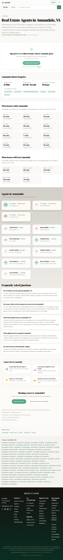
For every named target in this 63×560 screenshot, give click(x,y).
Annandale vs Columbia (25, 452)
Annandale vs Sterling (21, 477)
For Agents (30, 503)
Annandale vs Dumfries (39, 452)
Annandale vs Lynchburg (9, 465)
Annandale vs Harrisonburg (23, 459)
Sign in (39, 67)
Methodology (18, 522)
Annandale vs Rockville (35, 472)
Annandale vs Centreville (38, 447)
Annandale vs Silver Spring (9, 475)
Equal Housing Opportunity (18, 552)
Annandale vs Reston (8, 472)
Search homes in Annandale (39, 401)
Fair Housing (55, 537)
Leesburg (42, 523)
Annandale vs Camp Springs (22, 447)
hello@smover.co (7, 506)
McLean (41, 516)
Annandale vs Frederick (24, 454)
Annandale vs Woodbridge (9, 484)
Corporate (30, 525)
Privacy (54, 524)
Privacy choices (54, 528)
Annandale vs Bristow (49, 445)
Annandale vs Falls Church (9, 454)
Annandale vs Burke (7, 447)
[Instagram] (10, 509)
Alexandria (42, 501)
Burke (21, 433)
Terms (54, 532)
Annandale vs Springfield (41, 475)
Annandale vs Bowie (36, 445)
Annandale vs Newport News (31, 468)
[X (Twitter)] (2, 509)
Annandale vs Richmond (21, 472)
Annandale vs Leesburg (38, 461)
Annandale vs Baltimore (8, 445)
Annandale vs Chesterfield (42, 449)
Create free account (31, 63)
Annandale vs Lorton (25, 463)
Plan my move (19, 401)
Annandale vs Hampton (8, 459)
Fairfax (33, 433)
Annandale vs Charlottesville (10, 449)
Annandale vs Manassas (23, 465)
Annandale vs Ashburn (51, 443)
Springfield (5, 433)
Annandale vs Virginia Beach (23, 479)
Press (28, 513)
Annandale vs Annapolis (23, 443)
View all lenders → (55, 519)
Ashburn (41, 518)
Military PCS (30, 520)
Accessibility (55, 534)
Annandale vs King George (23, 461)
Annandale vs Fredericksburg (40, 454)
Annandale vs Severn (49, 472)
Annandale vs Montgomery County (12, 468)
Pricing (16, 519)
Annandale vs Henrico (54, 459)
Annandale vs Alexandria (9, 443)
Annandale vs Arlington (37, 443)
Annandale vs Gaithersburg (24, 456)
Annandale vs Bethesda (23, 445)
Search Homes (19, 501)
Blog (15, 514)
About (16, 509)
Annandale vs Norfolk (46, 468)
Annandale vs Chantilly (52, 447)
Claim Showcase (30, 509)
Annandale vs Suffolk (35, 477)
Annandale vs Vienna (8, 479)
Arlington (27, 433)
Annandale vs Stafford (8, 477)
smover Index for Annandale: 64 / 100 (14, 35)
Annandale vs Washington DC (10, 482)
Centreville (42, 521)
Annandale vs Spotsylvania (25, 475)
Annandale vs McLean (55, 465)
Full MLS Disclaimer (49, 550)
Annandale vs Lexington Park (10, 463)
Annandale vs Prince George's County (28, 470)
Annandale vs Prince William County (50, 470)
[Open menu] (59, 2)
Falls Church (14, 433)
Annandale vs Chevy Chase (9, 452)
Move (53, 2)
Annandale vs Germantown (41, 456)
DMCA (54, 540)
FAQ (15, 517)
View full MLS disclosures (10, 420)
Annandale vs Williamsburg (27, 482)
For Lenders (30, 506)
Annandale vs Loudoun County (40, 463)
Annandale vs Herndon (8, 461)
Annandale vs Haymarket (39, 459)
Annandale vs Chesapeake (26, 449)
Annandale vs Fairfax (53, 452)
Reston (41, 511)
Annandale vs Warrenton (39, 479)
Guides (16, 512)
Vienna (41, 513)
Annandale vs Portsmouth (9, 470)
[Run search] (59, 7)
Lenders (16, 506)
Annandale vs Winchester (43, 482)
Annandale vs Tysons (48, 477)
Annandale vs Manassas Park (39, 465)
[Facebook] (5, 509)
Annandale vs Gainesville (9, 456)
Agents (16, 504)
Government (31, 522)
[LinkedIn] (8, 509)
